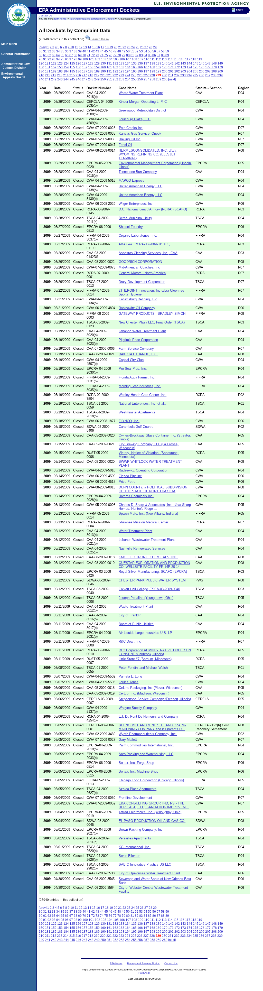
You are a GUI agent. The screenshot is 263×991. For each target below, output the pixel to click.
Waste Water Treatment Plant (141, 93)
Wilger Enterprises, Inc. (136, 204)
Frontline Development (135, 798)
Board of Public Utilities (136, 624)
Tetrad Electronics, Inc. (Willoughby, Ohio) (150, 812)
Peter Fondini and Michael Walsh (143, 668)
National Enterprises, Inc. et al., (142, 403)
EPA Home (60, 18)
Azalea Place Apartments (137, 789)
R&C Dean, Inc (130, 641)
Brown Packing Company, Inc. (141, 829)
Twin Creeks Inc (131, 128)
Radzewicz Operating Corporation (143, 470)
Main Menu (10, 44)
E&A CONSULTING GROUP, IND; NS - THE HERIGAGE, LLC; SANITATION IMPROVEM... (154, 805)
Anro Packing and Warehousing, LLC (146, 754)
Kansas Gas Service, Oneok (140, 133)
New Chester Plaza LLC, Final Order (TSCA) (152, 322)
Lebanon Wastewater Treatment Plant (147, 540)
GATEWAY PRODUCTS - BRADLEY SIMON (152, 314)
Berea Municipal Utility (135, 218)
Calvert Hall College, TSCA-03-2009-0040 (149, 589)
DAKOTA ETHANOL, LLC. (138, 354)
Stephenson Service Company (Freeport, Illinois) (155, 699)
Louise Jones (128, 682)
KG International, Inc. (135, 847)
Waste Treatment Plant (136, 606)
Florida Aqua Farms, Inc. (137, 377)
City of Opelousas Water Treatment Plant (149, 873)
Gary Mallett (128, 740)
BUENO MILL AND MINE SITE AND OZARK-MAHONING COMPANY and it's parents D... (152, 727)
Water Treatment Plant (135, 531)
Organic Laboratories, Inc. (138, 235)
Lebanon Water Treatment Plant (142, 331)
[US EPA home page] (18, 29)
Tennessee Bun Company (138, 172)
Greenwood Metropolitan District (142, 110)
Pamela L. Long (130, 676)
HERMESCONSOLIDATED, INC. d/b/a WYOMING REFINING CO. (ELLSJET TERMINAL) (147, 154)
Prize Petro (127, 482)
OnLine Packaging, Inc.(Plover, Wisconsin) (150, 688)
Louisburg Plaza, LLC (135, 119)
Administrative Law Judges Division (16, 65)
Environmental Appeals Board (14, 75)
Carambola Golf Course (136, 427)
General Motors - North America (142, 273)
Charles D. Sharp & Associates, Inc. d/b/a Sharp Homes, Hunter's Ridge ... (155, 507)
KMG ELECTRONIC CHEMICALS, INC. (148, 557)
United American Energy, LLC (140, 186)
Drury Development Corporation (142, 282)
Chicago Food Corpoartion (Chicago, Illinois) (151, 780)
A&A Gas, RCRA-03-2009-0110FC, (144, 244)
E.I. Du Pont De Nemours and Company (148, 716)
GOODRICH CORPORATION (140, 262)
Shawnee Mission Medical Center (143, 522)
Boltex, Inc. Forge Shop (136, 763)
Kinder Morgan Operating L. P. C (143, 102)
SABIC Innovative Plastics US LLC (145, 864)
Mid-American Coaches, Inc (139, 267)
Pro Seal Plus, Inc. (133, 369)
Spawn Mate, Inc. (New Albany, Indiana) (148, 513)
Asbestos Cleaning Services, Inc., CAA (148, 253)
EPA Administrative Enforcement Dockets (92, 18)
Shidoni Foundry (131, 227)
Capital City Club (131, 360)
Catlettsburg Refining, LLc (138, 299)
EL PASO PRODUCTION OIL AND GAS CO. (152, 821)
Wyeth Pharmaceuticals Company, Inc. (148, 734)
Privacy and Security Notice (143, 963)
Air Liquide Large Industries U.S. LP (145, 633)
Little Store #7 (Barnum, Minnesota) (145, 659)
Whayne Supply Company (138, 708)
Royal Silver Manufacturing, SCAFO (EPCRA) (153, 571)
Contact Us (45, 15)
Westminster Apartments (137, 412)
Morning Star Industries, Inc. (140, 386)
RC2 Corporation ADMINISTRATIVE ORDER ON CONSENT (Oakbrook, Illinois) (155, 652)
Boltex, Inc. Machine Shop (138, 771)
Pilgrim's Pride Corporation (138, 340)
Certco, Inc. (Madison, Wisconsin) (144, 693)
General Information (16, 54)
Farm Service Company (136, 348)
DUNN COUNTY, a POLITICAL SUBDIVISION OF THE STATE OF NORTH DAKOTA (153, 489)
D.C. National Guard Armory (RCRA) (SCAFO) (153, 209)
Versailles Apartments (135, 838)
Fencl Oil (125, 145)
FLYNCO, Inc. (129, 421)
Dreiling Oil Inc (129, 139)
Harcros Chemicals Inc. (136, 496)
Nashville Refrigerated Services (142, 548)
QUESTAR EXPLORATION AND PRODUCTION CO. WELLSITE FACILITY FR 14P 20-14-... (154, 565)
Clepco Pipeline (130, 476)
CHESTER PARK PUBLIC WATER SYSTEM (152, 580)
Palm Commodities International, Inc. (146, 745)
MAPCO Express (131, 180)
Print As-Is (144, 972)
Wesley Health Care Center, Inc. (142, 395)
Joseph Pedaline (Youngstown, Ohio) (146, 598)
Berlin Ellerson (129, 856)
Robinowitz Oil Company (137, 308)
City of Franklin (130, 615)
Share (239, 9)
